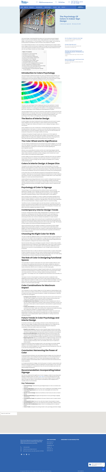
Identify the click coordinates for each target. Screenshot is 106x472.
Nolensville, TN (50, 448)
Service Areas (47, 7)
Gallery (55, 7)
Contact (63, 7)
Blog (59, 7)
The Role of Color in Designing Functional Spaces (33, 63)
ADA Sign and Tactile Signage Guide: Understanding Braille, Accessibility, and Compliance (74, 52)
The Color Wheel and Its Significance (30, 56)
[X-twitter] (24, 454)
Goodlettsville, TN (50, 445)
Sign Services (39, 7)
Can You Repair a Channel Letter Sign (73, 38)
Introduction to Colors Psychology (30, 53)
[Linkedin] (26, 454)
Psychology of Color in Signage (29, 59)
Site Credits (81, 471)
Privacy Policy (48, 471)
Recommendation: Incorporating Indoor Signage (33, 68)
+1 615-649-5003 (61, 2)
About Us (26, 7)
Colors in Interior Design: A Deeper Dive (31, 57)
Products (31, 7)
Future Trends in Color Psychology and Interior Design (34, 65)
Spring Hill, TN (50, 450)
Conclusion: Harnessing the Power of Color (32, 67)
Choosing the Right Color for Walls (30, 61)
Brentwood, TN (50, 443)
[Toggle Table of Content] (44, 52)
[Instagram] (29, 454)
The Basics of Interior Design (29, 55)
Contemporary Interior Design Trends (30, 60)
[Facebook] (21, 454)
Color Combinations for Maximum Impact (31, 64)
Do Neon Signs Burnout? (70, 44)
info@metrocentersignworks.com (46, 2)
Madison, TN (49, 447)
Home (21, 7)
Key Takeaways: (28, 69)
